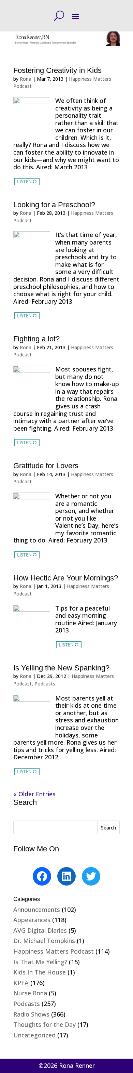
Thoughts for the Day (44, 1024)
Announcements (36, 909)
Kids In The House (39, 972)
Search (108, 827)
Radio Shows (31, 1014)
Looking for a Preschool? (54, 204)
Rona (25, 79)
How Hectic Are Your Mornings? (65, 578)
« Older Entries (34, 794)
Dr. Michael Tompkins (44, 941)
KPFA (21, 983)
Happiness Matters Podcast (53, 951)
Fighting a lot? (36, 339)
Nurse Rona (30, 993)
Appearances (31, 920)
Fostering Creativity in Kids (57, 70)
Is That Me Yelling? (40, 962)
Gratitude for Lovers (45, 465)
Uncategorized (34, 1035)
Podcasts (44, 683)
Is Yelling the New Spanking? (61, 668)
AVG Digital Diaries (40, 930)
